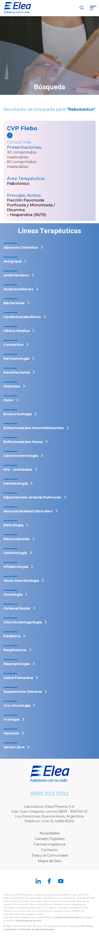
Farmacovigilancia (49, 844)
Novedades (50, 833)
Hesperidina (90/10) (28, 215)
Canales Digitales (49, 838)
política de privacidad (67, 917)
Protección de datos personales (36, 929)
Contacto (49, 850)
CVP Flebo (22, 128)
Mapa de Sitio (49, 861)
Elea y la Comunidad (49, 855)
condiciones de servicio (28, 920)
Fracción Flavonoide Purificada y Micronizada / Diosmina (31, 205)
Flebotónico (18, 183)
